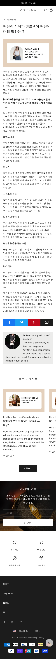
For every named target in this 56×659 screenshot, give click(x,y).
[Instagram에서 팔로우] (12, 621)
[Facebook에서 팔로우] (4, 621)
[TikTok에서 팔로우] (20, 621)
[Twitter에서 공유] (22, 322)
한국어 (37, 631)
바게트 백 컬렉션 (17, 130)
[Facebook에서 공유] (9, 322)
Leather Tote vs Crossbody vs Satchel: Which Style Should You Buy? (22, 421)
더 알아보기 (9, 455)
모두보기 (27, 468)
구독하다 (27, 522)
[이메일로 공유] (47, 322)
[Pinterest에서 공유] (34, 322)
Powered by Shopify (36, 638)
